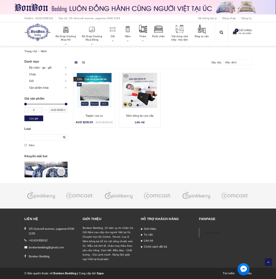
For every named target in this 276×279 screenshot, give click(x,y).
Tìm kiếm (229, 273)
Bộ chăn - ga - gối (40, 67)
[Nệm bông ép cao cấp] (139, 92)
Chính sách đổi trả (155, 246)
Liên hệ (148, 240)
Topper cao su (94, 115)
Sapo (100, 273)
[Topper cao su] (94, 92)
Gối (31, 80)
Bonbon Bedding (39, 256)
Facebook (212, 232)
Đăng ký (246, 18)
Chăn (32, 74)
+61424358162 (44, 18)
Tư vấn (148, 234)
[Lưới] (76, 62)
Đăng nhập (229, 18)
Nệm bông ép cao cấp (140, 115)
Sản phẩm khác (39, 87)
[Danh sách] (84, 62)
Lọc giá (33, 118)
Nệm (31, 145)
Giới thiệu (150, 228)
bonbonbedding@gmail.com (46, 247)
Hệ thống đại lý (207, 18)
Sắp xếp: (216, 62)
